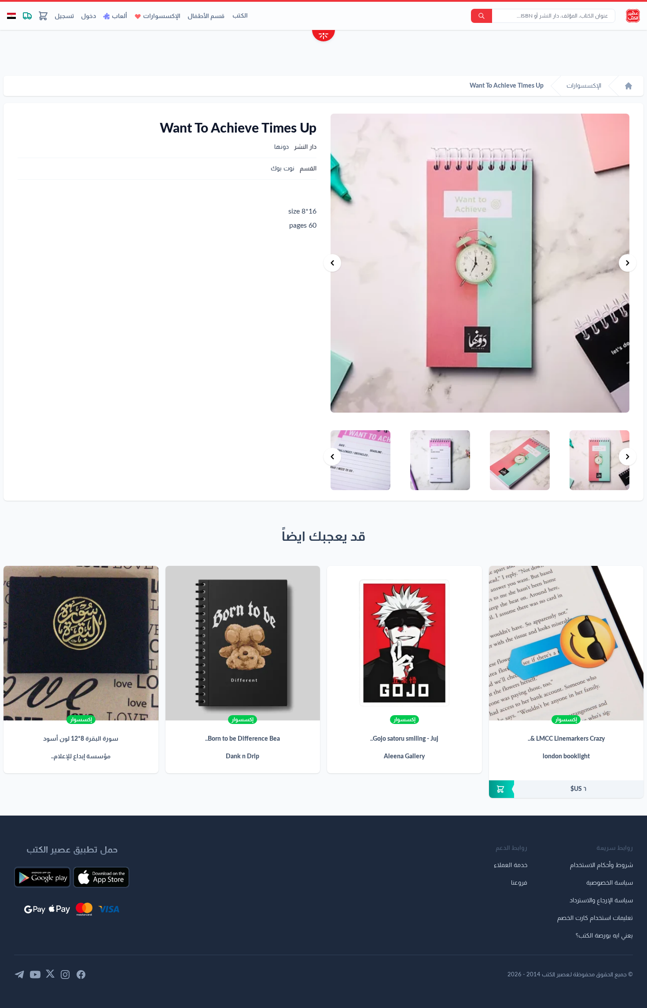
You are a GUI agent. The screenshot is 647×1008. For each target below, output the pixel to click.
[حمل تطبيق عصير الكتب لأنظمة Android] (42, 877)
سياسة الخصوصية (609, 883)
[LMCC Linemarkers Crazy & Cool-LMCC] (566, 643)
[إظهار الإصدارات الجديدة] (323, 37)
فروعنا (519, 883)
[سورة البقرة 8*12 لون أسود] (81, 643)
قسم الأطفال (205, 16)
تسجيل (64, 16)
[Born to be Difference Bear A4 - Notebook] (242, 643)
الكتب (240, 16)
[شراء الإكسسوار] (566, 789)
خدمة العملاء (510, 865)
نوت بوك (282, 169)
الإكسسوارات (161, 16)
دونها (281, 147)
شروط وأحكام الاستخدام (601, 865)
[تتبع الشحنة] (27, 16)
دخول (88, 16)
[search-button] (481, 16)
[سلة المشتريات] (43, 16)
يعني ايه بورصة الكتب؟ (604, 936)
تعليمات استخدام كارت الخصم (595, 918)
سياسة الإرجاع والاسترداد (601, 900)
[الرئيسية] (628, 85)
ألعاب (119, 16)
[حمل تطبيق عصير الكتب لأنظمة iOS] (101, 877)
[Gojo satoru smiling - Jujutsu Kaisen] (404, 643)
